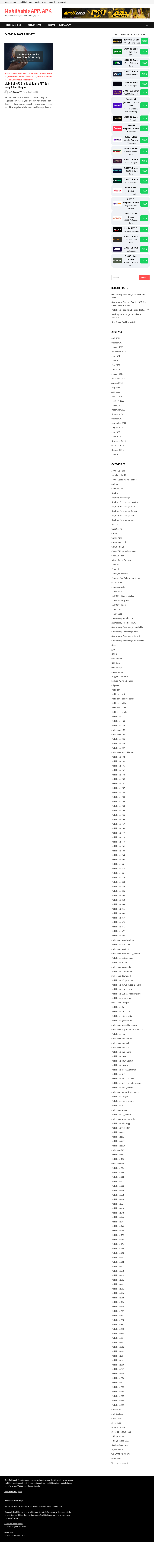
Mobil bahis (116, 689)
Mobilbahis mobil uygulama (123, 1069)
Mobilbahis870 (117, 1378)
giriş (113, 649)
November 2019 (118, 441)
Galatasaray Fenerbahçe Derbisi (125, 636)
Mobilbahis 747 (118, 788)
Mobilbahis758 (117, 1262)
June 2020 (116, 436)
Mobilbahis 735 (118, 761)
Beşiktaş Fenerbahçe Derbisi (124, 511)
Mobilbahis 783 (118, 850)
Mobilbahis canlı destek (121, 971)
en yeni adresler (118, 587)
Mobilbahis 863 (118, 899)
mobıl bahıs (116, 1418)
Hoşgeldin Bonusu (119, 676)
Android (115, 484)
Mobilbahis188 (117, 1159)
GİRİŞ (144, 41)
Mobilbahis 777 (118, 832)
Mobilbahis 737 (118, 770)
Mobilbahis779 (117, 1275)
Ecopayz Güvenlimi (119, 573)
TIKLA (144, 51)
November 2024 (118, 351)
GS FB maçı (116, 667)
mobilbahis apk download (122, 940)
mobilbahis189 (117, 1163)
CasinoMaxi (116, 537)
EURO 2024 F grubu (120, 600)
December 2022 (118, 409)
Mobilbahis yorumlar (120, 1127)
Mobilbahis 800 (118, 859)
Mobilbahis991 (117, 1405)
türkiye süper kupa (119, 1445)
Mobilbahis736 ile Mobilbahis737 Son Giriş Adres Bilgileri (26, 85)
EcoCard (51, 2)
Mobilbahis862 (117, 1346)
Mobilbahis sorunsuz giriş (122, 1101)
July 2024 (115, 356)
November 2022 (118, 414)
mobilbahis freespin (120, 1002)
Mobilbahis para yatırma (122, 1087)
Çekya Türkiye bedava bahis (123, 551)
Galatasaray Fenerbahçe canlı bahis (127, 627)
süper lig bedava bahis (121, 1431)
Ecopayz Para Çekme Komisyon (125, 578)
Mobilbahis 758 (118, 828)
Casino (114, 533)
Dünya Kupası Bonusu (121, 560)
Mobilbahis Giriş (26, 2)
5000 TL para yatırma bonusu (124, 479)
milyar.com (116, 685)
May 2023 (115, 387)
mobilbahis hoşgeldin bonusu (124, 1025)
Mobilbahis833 (117, 1333)
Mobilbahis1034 (118, 1136)
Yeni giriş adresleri (119, 1463)
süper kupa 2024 (118, 1427)
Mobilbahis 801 (118, 864)
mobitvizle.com (118, 1413)
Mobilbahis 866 (118, 913)
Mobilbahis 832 (118, 877)
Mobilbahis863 (117, 1351)
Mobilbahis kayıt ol (119, 1065)
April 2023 (115, 391)
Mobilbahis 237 (118, 747)
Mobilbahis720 (117, 1177)
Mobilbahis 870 (118, 922)
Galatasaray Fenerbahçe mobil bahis (127, 640)
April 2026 (115, 338)
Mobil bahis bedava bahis (122, 698)
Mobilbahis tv (117, 1105)
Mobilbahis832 (117, 1329)
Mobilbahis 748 (118, 792)
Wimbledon (116, 1458)
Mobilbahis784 (117, 1293)
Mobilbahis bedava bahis (122, 958)
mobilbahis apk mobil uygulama (125, 953)
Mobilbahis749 (117, 1230)
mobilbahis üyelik (119, 1110)
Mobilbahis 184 (118, 725)
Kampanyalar (62, 2)
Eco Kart (115, 564)
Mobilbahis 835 (118, 891)
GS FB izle (115, 663)
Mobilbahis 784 (118, 855)
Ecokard (115, 569)
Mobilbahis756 (117, 1253)
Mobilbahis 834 (118, 886)
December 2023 (118, 378)
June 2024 (116, 360)
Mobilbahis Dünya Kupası (122, 980)
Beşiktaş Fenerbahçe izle (122, 515)
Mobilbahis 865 (118, 908)
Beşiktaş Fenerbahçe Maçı (123, 520)
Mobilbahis (22, 73)
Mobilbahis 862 (118, 895)
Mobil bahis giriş (118, 703)
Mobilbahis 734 (118, 756)
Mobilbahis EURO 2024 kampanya (126, 993)
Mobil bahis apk (118, 694)
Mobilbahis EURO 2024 (121, 989)
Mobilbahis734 (117, 1190)
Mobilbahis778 (117, 1270)
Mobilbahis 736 (35, 73)
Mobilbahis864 (117, 1355)
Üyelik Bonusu (117, 1449)
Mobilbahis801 (117, 1311)
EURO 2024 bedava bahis (122, 595)
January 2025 (117, 347)
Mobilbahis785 (117, 1297)
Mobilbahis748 (117, 1226)
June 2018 (116, 454)
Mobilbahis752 (117, 1235)
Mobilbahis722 (117, 1186)
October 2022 (117, 418)
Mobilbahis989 (117, 1396)
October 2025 (117, 342)
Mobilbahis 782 (118, 846)
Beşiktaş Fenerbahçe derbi (123, 506)
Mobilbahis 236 (118, 743)
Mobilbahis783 (117, 1288)
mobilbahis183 (117, 1150)
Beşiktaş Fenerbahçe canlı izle (124, 502)
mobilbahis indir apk (120, 1042)
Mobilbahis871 (117, 1382)
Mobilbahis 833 (118, 882)
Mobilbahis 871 (118, 926)
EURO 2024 (116, 591)
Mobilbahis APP (40, 2)
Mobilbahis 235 (118, 739)
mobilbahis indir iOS (120, 1047)
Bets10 (114, 524)
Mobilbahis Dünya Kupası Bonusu (126, 984)
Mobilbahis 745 (118, 779)
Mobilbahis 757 (118, 823)
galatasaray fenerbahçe (122, 618)
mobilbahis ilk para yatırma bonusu (127, 1029)
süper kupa (116, 1422)
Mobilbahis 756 (118, 819)
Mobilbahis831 (117, 1324)
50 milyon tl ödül (118, 475)
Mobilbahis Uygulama (121, 1114)
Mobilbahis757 (117, 1257)
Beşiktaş (115, 493)
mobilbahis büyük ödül (121, 967)
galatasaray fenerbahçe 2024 (124, 622)
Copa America (117, 555)
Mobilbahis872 (117, 1387)
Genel (113, 645)
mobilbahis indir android (122, 1038)
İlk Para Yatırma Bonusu (122, 680)
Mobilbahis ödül (118, 1074)
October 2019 (117, 445)
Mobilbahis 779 (118, 841)
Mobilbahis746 (117, 1217)
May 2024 (115, 365)
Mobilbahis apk (118, 935)
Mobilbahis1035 (118, 1141)
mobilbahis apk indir (120, 949)
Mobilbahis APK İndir (120, 944)
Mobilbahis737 (14, 80)
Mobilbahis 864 (118, 904)
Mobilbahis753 (117, 1239)
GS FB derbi (116, 658)
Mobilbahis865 (117, 1360)
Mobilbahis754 (117, 1244)
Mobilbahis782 (117, 1284)
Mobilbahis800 (117, 1306)
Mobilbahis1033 (118, 1132)
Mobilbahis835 (117, 1342)
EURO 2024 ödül (118, 604)
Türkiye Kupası (118, 1436)
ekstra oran (116, 582)
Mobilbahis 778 (118, 837)
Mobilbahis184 (117, 1154)
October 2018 (117, 450)
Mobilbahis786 (117, 1302)
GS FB (114, 654)
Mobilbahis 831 (118, 873)
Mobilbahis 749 (118, 797)
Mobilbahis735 (117, 1194)
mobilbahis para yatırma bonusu (125, 1092)
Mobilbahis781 (117, 1279)
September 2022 (118, 423)
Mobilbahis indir (29, 77)
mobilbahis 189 (118, 734)
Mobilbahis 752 (118, 801)
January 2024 (117, 374)
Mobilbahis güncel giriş (121, 1016)
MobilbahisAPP (16, 92)
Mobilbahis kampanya (121, 1051)
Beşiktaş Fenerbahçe (120, 497)
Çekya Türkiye (117, 546)
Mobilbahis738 (27, 80)
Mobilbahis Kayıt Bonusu (122, 1060)
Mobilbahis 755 (118, 815)
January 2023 (117, 405)
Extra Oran (116, 609)
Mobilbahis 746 (118, 783)
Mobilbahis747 (117, 1221)
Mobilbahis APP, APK (27, 10)
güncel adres (117, 671)
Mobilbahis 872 (118, 931)
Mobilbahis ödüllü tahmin (122, 1078)
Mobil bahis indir (118, 707)
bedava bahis (117, 488)
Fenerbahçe (116, 613)
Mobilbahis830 (117, 1320)
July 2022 (115, 432)
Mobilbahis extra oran (121, 998)
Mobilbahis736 (10, 73)
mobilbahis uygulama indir (123, 1118)
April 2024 (115, 369)
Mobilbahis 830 (118, 868)
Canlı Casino (116, 528)
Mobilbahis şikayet (119, 1096)
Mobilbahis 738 (14, 77)
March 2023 (116, 396)
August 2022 (117, 427)
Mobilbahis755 (117, 1248)
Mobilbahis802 (117, 1315)
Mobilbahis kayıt (118, 1056)
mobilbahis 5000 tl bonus (122, 752)
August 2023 (117, 383)
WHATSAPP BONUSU (120, 1454)
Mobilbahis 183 (118, 721)
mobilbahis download (121, 975)
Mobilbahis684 (117, 1168)
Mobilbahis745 (117, 1212)
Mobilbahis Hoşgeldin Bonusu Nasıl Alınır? (130, 309)
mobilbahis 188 (118, 730)
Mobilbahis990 (117, 1400)
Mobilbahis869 (117, 1373)
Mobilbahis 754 (118, 810)
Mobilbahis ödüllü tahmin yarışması (127, 1083)
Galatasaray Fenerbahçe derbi (124, 631)
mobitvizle (116, 1409)
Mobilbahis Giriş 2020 (120, 1011)
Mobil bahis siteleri (119, 712)
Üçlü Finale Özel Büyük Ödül (123, 322)
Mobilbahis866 (117, 1364)
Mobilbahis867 (117, 1369)
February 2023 (117, 400)
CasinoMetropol (118, 542)
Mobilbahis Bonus (119, 962)
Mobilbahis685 (117, 1172)
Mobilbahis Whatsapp (120, 1123)
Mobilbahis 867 (118, 917)
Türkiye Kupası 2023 (120, 1440)
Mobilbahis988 (117, 1391)
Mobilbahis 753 (118, 806)
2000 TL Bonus (118, 470)
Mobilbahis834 (117, 1338)
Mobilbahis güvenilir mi (121, 1020)
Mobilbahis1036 (118, 1145)
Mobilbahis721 (117, 1181)
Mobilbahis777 (117, 1266)
